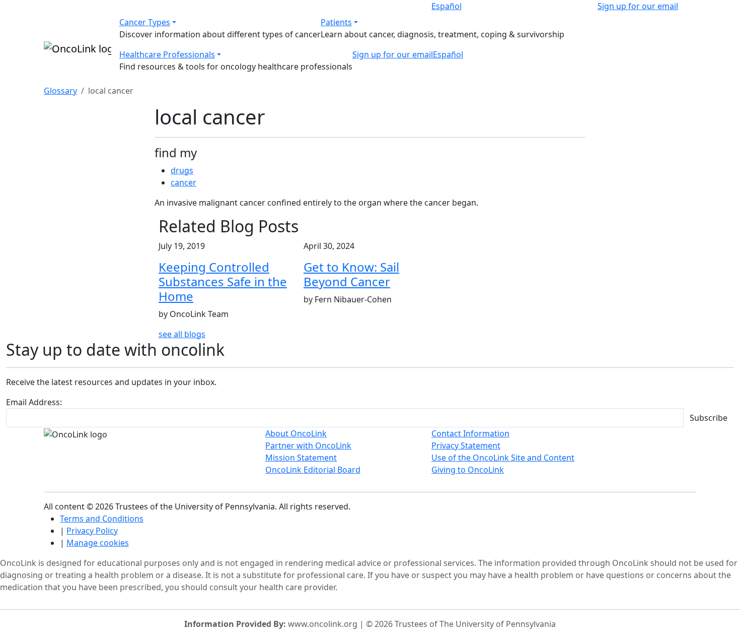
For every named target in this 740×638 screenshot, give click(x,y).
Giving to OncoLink (467, 469)
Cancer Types (144, 22)
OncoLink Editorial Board (312, 469)
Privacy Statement (465, 445)
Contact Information (470, 433)
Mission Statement (301, 457)
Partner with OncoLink (308, 445)
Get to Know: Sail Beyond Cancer (351, 274)
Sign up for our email (638, 6)
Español (446, 6)
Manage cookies (97, 542)
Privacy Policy (92, 530)
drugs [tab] (182, 170)
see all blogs (182, 334)
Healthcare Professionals (167, 54)
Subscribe (708, 417)
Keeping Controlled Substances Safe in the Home (223, 281)
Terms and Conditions (101, 518)
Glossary (60, 90)
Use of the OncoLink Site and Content (502, 457)
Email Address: (34, 402)
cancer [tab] (183, 182)
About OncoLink (296, 433)
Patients (336, 22)
